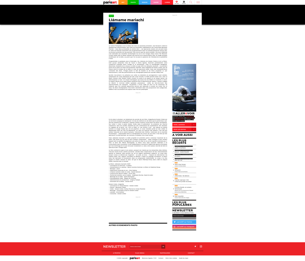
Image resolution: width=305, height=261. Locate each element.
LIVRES (167, 2)
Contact (191, 253)
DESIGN (144, 2)
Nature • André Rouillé (182, 152)
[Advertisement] (138, 105)
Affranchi (178, 170)
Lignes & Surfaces (180, 148)
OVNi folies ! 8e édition (182, 176)
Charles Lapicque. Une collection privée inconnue (183, 180)
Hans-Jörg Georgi (180, 164)
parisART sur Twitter (183, 222)
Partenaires (165, 253)
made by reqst (183, 258)
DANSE (156, 2)
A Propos (116, 253)
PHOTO (133, 2)
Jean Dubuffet (179, 196)
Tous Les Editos (184, 129)
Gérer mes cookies (171, 258)
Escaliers (177, 156)
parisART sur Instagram (186, 227)
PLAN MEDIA (139, 253)
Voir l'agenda (184, 125)
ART (123, 2)
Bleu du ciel (178, 160)
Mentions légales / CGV (149, 258)
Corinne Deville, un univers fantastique (183, 188)
